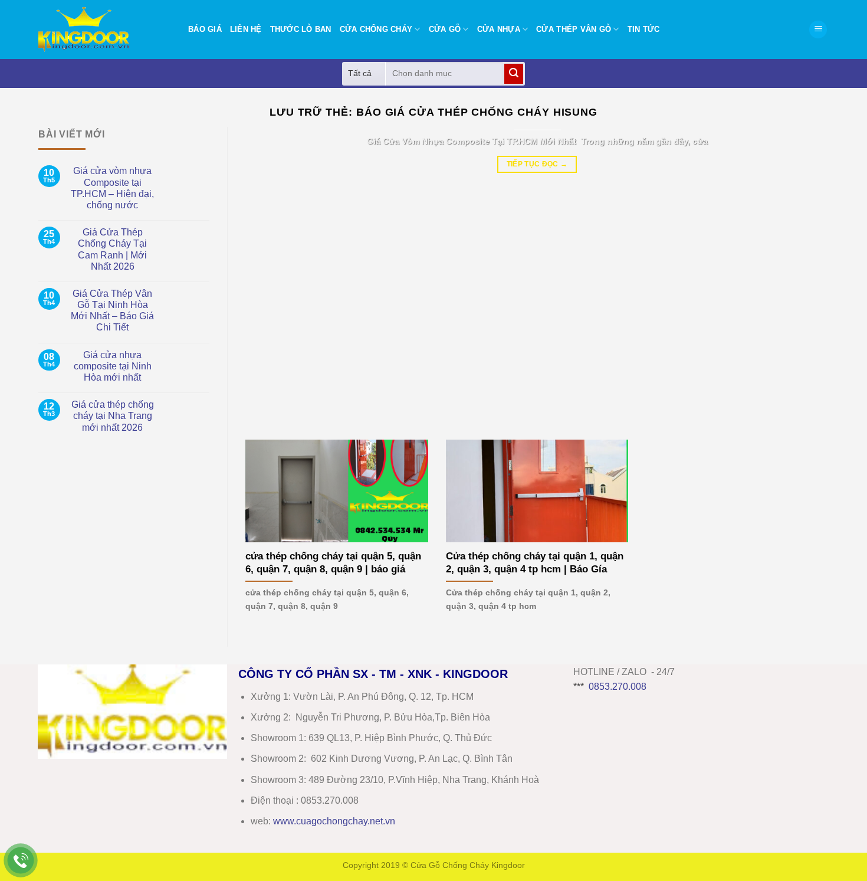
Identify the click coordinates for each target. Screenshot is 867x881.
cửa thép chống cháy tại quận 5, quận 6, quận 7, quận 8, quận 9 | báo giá (333, 563)
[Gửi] (514, 74)
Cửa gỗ (445, 29)
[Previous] (272, 274)
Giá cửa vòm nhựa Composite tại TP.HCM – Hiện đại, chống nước (112, 188)
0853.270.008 (617, 687)
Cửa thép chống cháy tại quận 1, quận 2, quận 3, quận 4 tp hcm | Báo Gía (534, 563)
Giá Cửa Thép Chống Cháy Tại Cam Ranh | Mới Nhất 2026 (112, 249)
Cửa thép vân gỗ (573, 29)
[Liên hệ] (21, 860)
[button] (818, 30)
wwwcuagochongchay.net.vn (334, 821)
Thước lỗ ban (300, 29)
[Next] (802, 274)
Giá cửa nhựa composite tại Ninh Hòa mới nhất (113, 366)
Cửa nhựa (498, 29)
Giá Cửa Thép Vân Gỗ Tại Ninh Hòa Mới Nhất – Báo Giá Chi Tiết (112, 311)
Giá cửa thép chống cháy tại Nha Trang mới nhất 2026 (112, 415)
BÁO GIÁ (205, 29)
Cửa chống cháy (376, 29)
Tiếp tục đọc (537, 164)
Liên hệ (246, 29)
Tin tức (644, 29)
